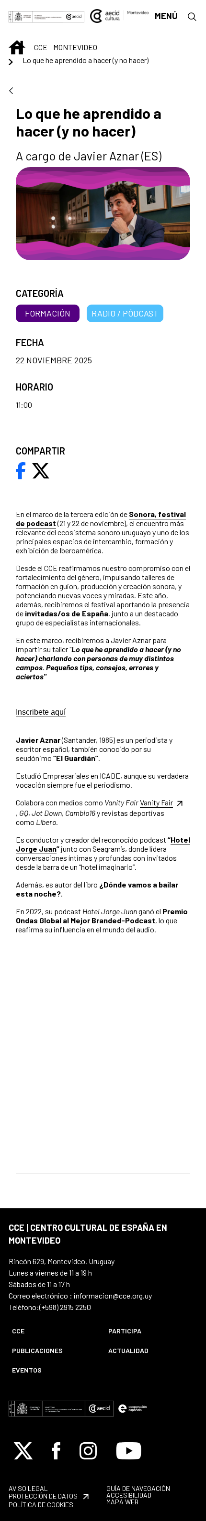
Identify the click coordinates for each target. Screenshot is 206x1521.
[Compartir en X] (40, 470)
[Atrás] (11, 91)
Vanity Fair (156, 802)
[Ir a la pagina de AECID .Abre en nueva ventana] (73, 15)
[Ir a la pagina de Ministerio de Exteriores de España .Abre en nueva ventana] (36, 15)
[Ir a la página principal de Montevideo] (119, 15)
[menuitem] (52, 1331)
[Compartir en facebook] (21, 470)
